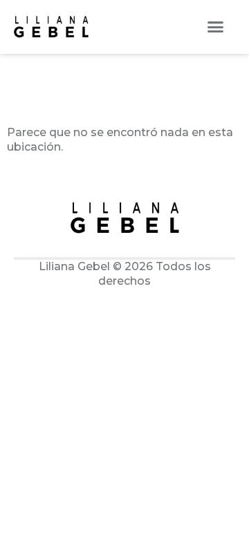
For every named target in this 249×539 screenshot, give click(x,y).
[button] (216, 27)
